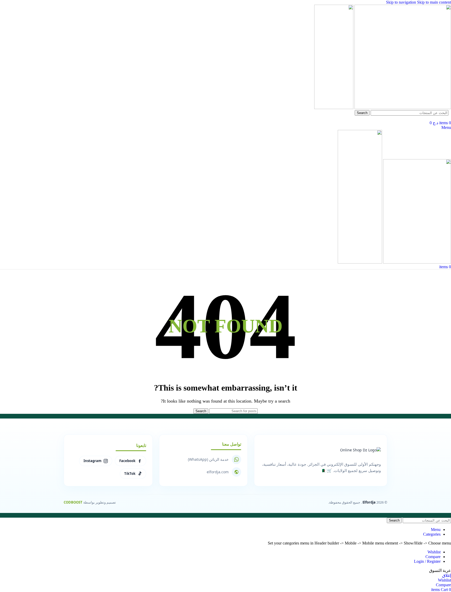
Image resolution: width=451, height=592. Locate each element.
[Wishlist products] (449, 118)
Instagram (93, 460)
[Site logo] (402, 107)
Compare (433, 556)
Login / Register (427, 561)
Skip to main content (434, 2)
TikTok (129, 473)
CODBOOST (73, 502)
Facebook (127, 460)
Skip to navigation (401, 2)
